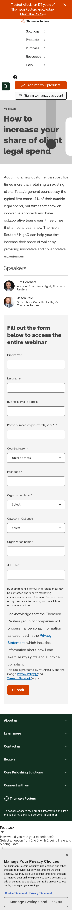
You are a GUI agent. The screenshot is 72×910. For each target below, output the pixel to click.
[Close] (67, 855)
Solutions (32, 31)
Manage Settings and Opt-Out (36, 902)
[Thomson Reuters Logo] (36, 21)
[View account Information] (15, 77)
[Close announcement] (64, 4)
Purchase (32, 48)
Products (32, 40)
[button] (36, 720)
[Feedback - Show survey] (2, 832)
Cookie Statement (16, 893)
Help (29, 65)
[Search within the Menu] (6, 86)
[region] (36, 880)
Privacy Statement (40, 893)
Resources (33, 56)
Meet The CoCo (31, 14)
